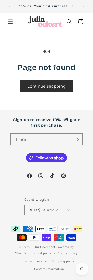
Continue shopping (46, 86)
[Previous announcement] (9, 6)
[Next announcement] (83, 6)
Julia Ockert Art (43, 247)
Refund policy (42, 253)
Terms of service (35, 261)
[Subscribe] (76, 139)
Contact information (49, 269)
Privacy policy (67, 253)
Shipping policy (63, 261)
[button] (10, 21)
